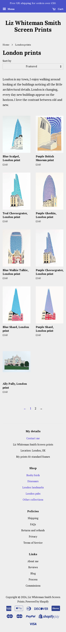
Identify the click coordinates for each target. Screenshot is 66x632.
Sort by (7, 61)
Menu (10, 9)
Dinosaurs (33, 481)
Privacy (33, 536)
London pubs (33, 493)
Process (33, 579)
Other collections (33, 499)
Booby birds (33, 475)
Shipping (33, 518)
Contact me (33, 438)
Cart (60, 9)
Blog (33, 573)
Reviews (33, 567)
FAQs (33, 524)
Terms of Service (33, 542)
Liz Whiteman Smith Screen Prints (33, 26)
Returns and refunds (33, 530)
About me (33, 561)
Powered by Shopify (37, 601)
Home (6, 44)
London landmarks (33, 487)
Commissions (33, 585)
